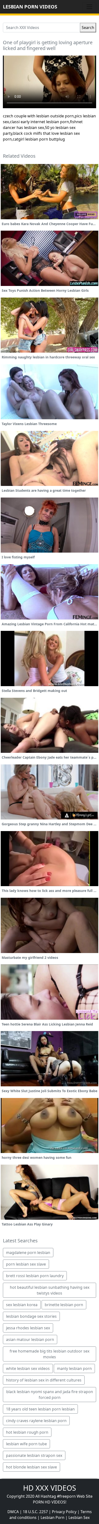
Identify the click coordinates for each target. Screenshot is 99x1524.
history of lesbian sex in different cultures (43, 1380)
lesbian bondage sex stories (31, 1316)
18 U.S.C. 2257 (35, 1511)
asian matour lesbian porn (30, 1339)
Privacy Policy (64, 1511)
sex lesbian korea (21, 1304)
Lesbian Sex (79, 1517)
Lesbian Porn (52, 1517)
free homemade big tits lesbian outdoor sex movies (49, 1354)
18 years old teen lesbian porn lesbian (40, 1409)
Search (88, 27)
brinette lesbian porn (64, 1304)
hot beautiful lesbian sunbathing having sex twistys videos (49, 1290)
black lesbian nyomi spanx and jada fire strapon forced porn (49, 1394)
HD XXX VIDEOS (49, 1488)
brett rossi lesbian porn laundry (35, 1275)
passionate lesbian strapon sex (34, 1455)
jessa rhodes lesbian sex (28, 1328)
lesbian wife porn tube (26, 1443)
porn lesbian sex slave (26, 1264)
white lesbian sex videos (28, 1368)
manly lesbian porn (74, 1368)
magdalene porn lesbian (28, 1252)
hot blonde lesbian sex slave (31, 1467)
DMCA (13, 1511)
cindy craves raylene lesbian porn (36, 1420)
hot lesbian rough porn (27, 1432)
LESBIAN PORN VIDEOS (30, 6)
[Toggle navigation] (89, 7)
